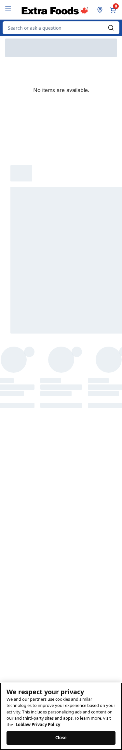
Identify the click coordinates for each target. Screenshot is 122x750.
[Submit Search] (111, 27)
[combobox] (61, 27)
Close (61, 738)
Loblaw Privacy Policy (38, 724)
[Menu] (8, 8)
